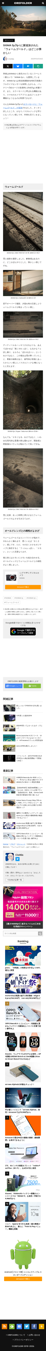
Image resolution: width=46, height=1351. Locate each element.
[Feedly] (12, 1326)
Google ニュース (15, 686)
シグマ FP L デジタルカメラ (29, 574)
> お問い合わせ (33, 1335)
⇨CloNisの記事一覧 (14, 880)
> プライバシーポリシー (23, 1339)
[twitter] (26, 1326)
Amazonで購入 (23, 587)
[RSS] (4, 1326)
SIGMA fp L (32, 598)
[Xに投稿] (8, 66)
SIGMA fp (19, 598)
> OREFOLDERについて (15, 1335)
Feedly (33, 686)
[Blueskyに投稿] (18, 66)
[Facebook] (34, 1326)
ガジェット (9, 40)
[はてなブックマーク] (28, 66)
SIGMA (8, 598)
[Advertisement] (23, 155)
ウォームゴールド (12, 602)
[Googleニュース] (19, 1326)
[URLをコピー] (38, 66)
